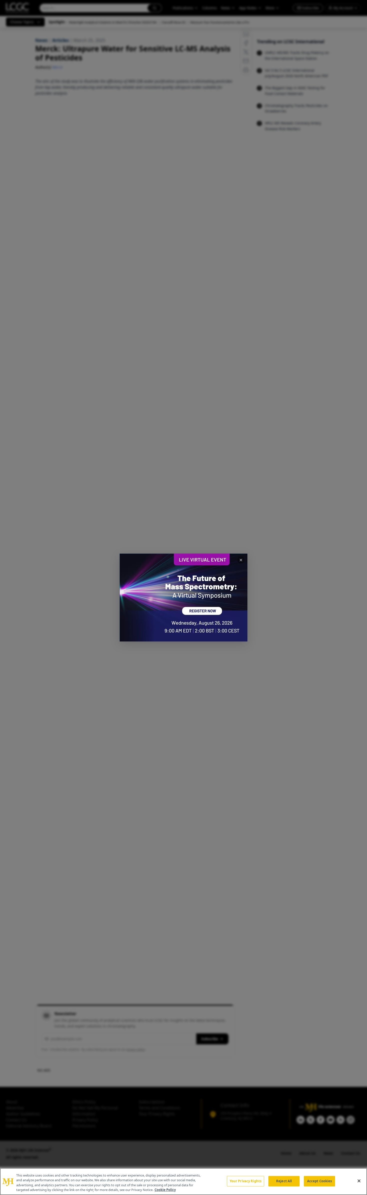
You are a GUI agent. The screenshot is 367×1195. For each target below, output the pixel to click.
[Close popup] (240, 560)
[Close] (359, 1180)
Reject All (284, 1181)
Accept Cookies (319, 1181)
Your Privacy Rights (245, 1181)
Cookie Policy (165, 1190)
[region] (183, 1181)
